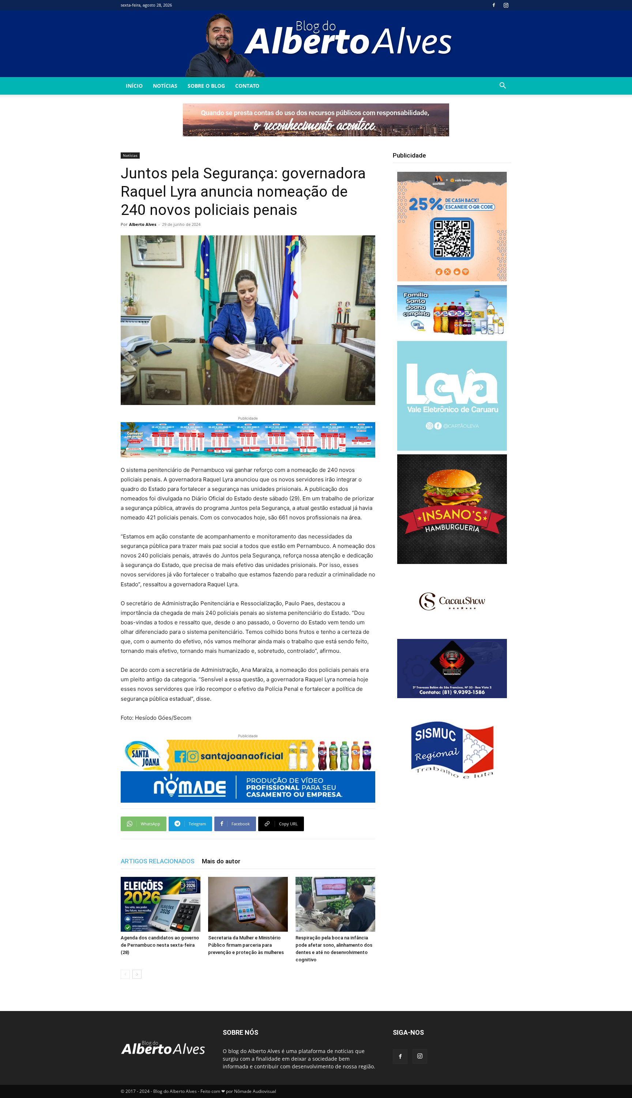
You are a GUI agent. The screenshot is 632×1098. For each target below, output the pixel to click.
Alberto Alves (142, 224)
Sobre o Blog (206, 85)
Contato (247, 85)
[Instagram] (505, 5)
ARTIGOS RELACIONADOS (158, 861)
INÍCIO (134, 85)
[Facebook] (493, 5)
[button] (502, 86)
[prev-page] (125, 974)
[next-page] (137, 974)
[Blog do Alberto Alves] (316, 43)
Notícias (165, 85)
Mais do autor (221, 861)
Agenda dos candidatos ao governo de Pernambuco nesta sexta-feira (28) (160, 945)
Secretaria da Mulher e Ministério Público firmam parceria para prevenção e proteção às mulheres (246, 945)
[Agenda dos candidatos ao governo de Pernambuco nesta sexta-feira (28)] (160, 904)
